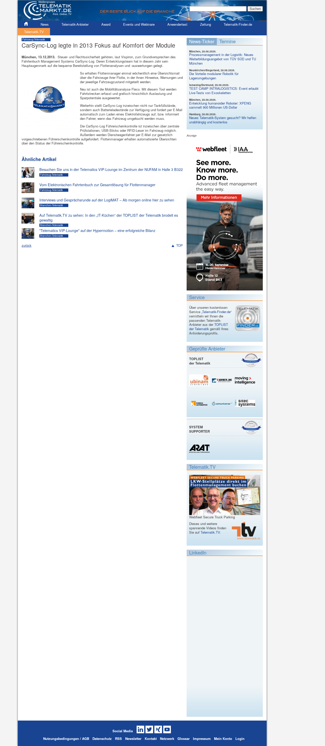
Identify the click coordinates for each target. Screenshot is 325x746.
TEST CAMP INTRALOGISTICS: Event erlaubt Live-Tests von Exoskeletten (223, 90)
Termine (227, 41)
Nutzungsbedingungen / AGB (66, 738)
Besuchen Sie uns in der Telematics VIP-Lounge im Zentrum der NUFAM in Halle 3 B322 (111, 169)
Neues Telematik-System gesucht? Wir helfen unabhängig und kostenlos (222, 119)
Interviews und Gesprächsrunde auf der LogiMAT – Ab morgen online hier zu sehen (106, 199)
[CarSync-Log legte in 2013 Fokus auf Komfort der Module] (49, 127)
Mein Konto (223, 738)
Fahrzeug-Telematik (33, 39)
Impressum (202, 738)
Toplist (251, 360)
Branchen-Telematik (51, 205)
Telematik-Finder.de (238, 24)
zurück (26, 245)
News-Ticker (201, 41)
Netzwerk (167, 738)
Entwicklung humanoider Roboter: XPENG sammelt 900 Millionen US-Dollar (220, 105)
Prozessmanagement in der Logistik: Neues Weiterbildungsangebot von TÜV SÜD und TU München (222, 59)
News (45, 24)
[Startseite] (142, 18)
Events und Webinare (139, 24)
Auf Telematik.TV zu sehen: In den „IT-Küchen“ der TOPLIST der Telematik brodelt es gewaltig (108, 218)
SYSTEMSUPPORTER (199, 429)
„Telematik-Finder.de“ (216, 311)
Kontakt (151, 738)
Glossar (183, 738)
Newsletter (133, 738)
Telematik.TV (34, 31)
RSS (118, 738)
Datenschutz (102, 738)
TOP (179, 245)
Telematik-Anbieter (75, 24)
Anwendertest (177, 24)
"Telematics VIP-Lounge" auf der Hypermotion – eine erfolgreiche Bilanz (97, 230)
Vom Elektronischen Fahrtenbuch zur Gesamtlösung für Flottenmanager (97, 184)
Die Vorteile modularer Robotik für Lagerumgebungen (213, 75)
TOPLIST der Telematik (208, 326)
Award (105, 24)
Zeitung (205, 24)
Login (240, 738)
